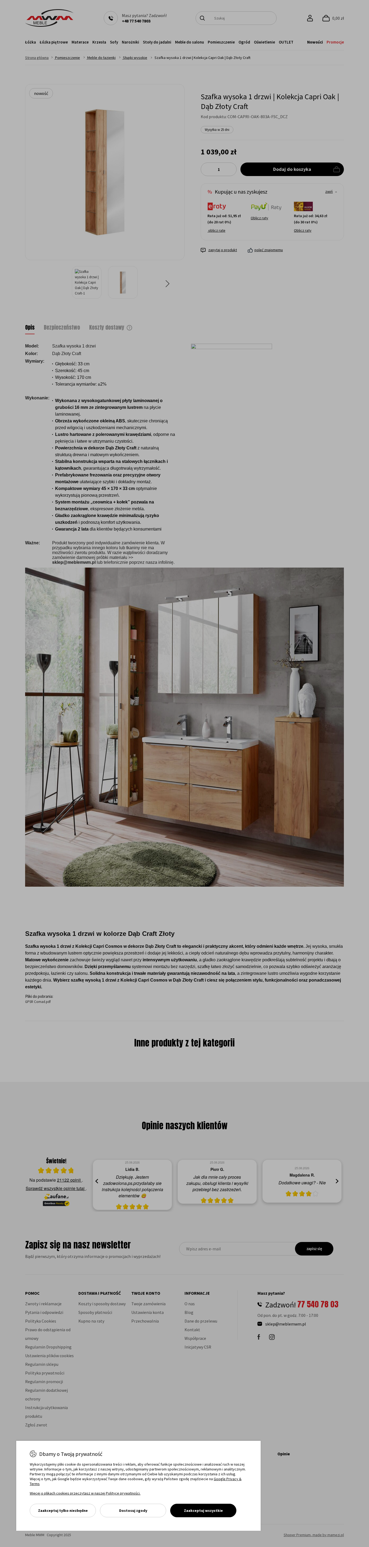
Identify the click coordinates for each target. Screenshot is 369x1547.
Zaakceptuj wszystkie (203, 1510)
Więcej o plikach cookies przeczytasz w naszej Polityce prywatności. (85, 1493)
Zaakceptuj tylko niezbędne (63, 1510)
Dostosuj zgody (133, 1510)
